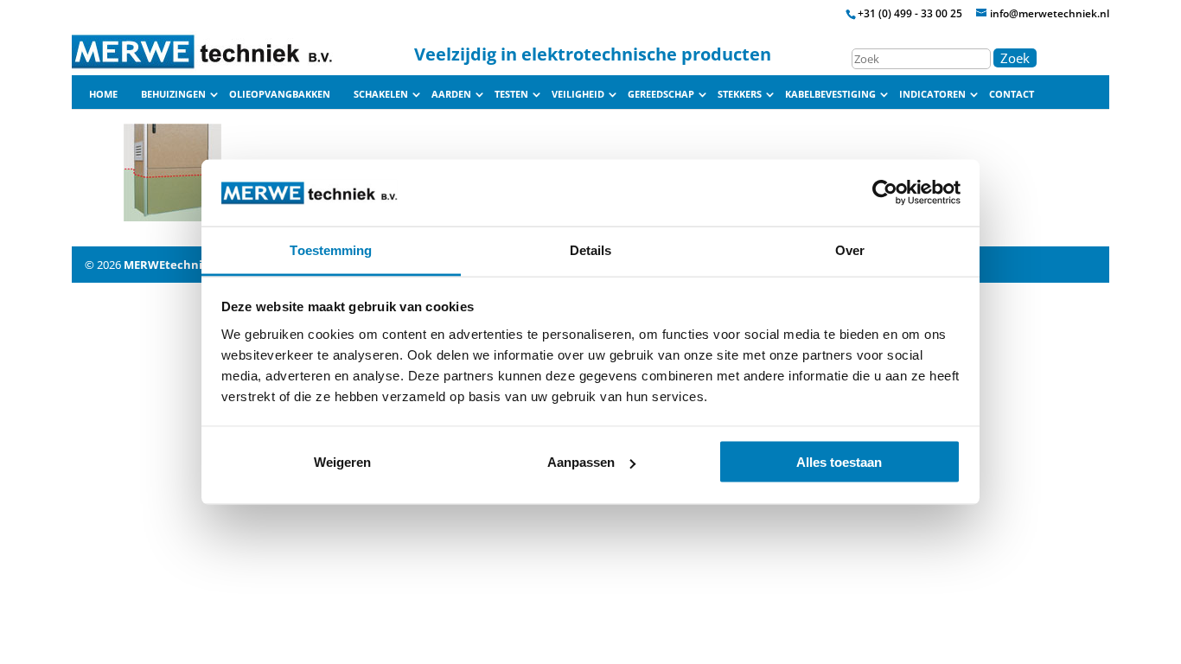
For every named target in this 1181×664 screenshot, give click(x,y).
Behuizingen (173, 94)
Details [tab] (591, 249)
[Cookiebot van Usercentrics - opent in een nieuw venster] (885, 193)
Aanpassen (581, 462)
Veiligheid (578, 94)
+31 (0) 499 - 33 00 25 (910, 13)
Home (103, 94)
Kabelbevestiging (830, 94)
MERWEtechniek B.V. (182, 264)
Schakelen (381, 94)
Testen (511, 94)
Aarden (451, 94)
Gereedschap (661, 94)
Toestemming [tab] (331, 249)
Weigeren (342, 462)
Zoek (1015, 58)
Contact (1011, 94)
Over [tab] (850, 249)
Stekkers (740, 94)
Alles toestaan (839, 462)
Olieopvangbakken (279, 94)
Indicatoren (932, 94)
